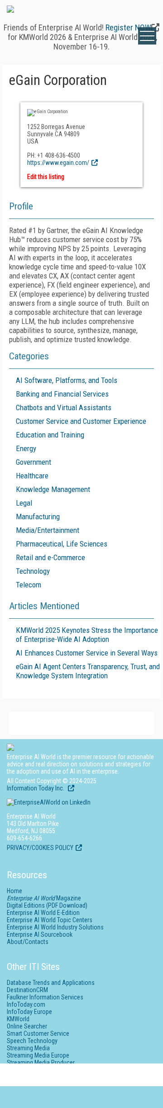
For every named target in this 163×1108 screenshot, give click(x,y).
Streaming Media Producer (41, 1062)
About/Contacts (27, 941)
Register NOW (128, 27)
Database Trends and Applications (51, 982)
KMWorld (18, 1019)
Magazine (44, 898)
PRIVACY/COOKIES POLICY (40, 847)
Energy (26, 448)
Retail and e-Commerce (50, 557)
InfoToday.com (26, 1004)
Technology (33, 571)
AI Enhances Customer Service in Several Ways (87, 652)
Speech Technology (32, 1040)
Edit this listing (45, 176)
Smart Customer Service (38, 1033)
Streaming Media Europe (38, 1055)
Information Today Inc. (36, 788)
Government (33, 462)
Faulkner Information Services (45, 997)
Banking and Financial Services (62, 393)
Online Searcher (27, 1026)
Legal (24, 502)
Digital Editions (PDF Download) (47, 905)
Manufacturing (38, 516)
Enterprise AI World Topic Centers (49, 920)
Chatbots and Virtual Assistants (63, 407)
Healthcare (32, 475)
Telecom (28, 584)
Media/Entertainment (47, 530)
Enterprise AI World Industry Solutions (55, 927)
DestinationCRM (27, 990)
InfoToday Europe (29, 1011)
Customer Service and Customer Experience (81, 421)
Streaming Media (28, 1048)
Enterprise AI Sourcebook (39, 934)
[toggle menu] (147, 36)
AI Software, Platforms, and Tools (66, 380)
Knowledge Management (53, 489)
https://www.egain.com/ (58, 162)
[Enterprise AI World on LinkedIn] (49, 802)
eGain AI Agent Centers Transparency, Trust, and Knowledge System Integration (88, 671)
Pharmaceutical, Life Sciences (61, 543)
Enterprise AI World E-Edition (43, 912)
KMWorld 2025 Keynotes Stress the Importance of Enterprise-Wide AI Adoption (87, 635)
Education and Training (50, 434)
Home (14, 890)
